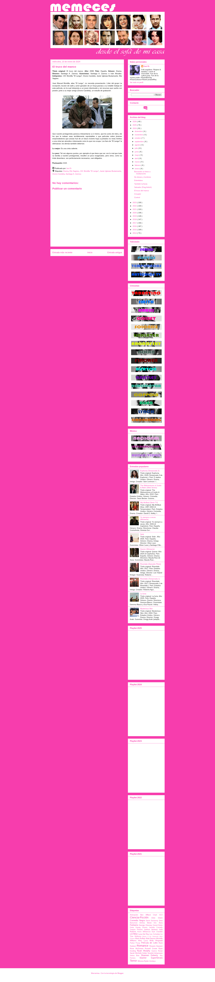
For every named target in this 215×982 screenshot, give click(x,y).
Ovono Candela (58, 174)
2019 (135, 216)
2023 (135, 202)
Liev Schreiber (155, 934)
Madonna (138, 936)
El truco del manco (141, 191)
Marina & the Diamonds (150, 936)
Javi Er (146, 66)
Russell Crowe (151, 948)
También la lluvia (140, 184)
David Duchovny (152, 921)
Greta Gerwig (135, 927)
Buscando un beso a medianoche (142, 173)
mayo (137, 155)
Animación (134, 915)
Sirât (142, 534)
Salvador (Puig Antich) (143, 187)
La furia (143, 594)
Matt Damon (151, 938)
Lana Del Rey (143, 934)
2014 (135, 233)
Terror (133, 960)
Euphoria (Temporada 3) (150, 471)
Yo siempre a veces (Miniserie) (148, 518)
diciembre (139, 131)
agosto (138, 145)
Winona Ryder (143, 961)
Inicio (89, 252)
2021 (135, 209)
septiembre (139, 141)
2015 (135, 230)
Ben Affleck (145, 915)
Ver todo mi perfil (136, 82)
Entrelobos (138, 180)
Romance (142, 945)
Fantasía (134, 925)
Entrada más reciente (62, 252)
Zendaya (152, 961)
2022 (135, 206)
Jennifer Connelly (156, 927)
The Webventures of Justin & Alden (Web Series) (150, 486)
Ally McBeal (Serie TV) (149, 502)
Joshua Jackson (151, 929)
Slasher (143, 958)
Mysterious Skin (146, 609)
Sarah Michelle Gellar (138, 953)
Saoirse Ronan (157, 951)
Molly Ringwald (156, 941)
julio (136, 148)
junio (137, 152)
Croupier (137, 194)
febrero (138, 165)
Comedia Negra (137, 920)
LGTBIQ (133, 934)
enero (137, 169)
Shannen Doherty (149, 955)
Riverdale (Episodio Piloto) (150, 564)
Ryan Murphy (143, 951)
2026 (135, 121)
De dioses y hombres (142, 177)
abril (137, 158)
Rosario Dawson (156, 946)
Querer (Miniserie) (147, 549)
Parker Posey (135, 943)
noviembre (139, 135)
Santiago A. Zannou (73, 174)
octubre (138, 138)
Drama (66, 171)
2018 (135, 219)
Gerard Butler (158, 925)
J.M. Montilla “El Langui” (89, 171)
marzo (137, 162)
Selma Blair (134, 955)
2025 (135, 125)
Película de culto (149, 943)
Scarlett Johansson (155, 953)
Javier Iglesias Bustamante (110, 171)
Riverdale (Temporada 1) (150, 579)
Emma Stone (146, 923)
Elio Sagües (74, 171)
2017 (135, 223)
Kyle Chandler (157, 932)
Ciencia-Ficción (139, 917)
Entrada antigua (114, 252)
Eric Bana (158, 923)
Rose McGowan (136, 948)
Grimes (144, 927)
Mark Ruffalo (140, 938)
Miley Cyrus (143, 941)
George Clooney (145, 925)
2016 (135, 226)
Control (137, 197)
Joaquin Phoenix (136, 929)
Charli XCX (158, 915)
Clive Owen (157, 918)
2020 (135, 213)
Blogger (120, 973)
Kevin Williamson (144, 932)
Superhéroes (157, 958)
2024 (135, 128)
